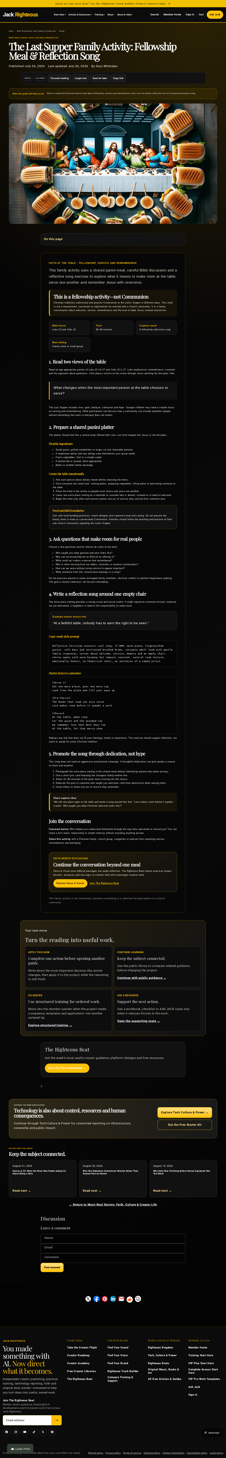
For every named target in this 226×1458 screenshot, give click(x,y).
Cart (201, 14)
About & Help (124, 14)
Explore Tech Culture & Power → (185, 1112)
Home (11, 31)
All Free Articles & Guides (164, 1379)
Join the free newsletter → (67, 1068)
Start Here (59, 14)
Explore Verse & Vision (70, 883)
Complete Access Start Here (203, 1371)
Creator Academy (78, 1363)
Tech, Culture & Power (162, 1355)
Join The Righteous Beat (104, 883)
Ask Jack (215, 14)
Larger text (81, 78)
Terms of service (132, 1453)
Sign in (190, 14)
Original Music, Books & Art (163, 1371)
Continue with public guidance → (141, 978)
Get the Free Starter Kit (184, 1124)
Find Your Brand (118, 1363)
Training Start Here (200, 1355)
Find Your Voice (118, 1355)
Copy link (118, 78)
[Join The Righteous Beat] (56, 1420)
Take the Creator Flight (82, 1347)
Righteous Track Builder (123, 1371)
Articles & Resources (79, 14)
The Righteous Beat (79, 1379)
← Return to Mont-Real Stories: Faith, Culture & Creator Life (113, 1204)
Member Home (172, 14)
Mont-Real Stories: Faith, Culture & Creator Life (36, 31)
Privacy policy (113, 1453)
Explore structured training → (50, 1025)
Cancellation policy (197, 1453)
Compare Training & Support (120, 1379)
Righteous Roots (158, 1363)
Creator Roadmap (78, 1355)
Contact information (174, 1453)
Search (154, 14)
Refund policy (95, 1453)
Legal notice (216, 1453)
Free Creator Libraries (81, 1371)
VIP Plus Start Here (201, 1363)
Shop (110, 14)
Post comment (52, 1267)
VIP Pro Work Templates (204, 1379)
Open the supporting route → (138, 1021)
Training (98, 14)
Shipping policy (152, 1453)
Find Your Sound (118, 1347)
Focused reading (59, 78)
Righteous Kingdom (160, 1347)
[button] (42, 1086)
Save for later (100, 78)
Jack (20, 14)
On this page (53, 239)
